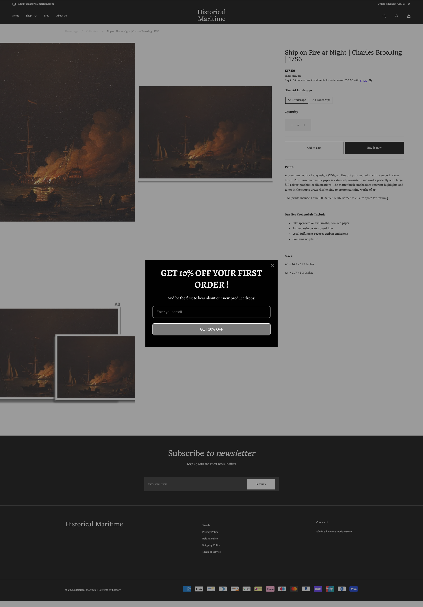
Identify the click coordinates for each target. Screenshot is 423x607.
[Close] (272, 265)
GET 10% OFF (211, 329)
